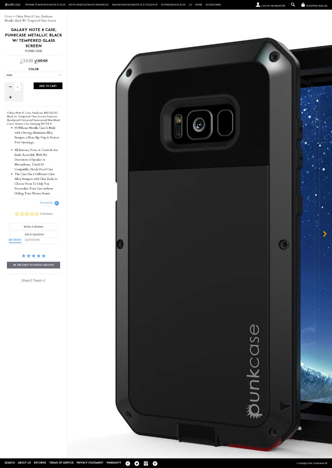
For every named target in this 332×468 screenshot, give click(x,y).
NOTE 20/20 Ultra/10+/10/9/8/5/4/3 (89, 5)
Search (10, 463)
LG (190, 5)
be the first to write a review (33, 265)
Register (280, 6)
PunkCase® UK (320, 463)
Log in (265, 6)
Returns (40, 463)
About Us (24, 463)
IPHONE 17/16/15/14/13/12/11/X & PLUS (45, 5)
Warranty (113, 463)
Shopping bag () (316, 6)
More (198, 5)
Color (34, 69)
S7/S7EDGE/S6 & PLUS (173, 5)
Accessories (213, 5)
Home (8, 16)
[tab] (33, 226)
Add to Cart (48, 86)
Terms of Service (61, 463)
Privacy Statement (90, 463)
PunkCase (33, 51)
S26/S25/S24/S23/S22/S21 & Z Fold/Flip (135, 5)
